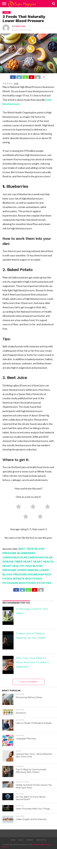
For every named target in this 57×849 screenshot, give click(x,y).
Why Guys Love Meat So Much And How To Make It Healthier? (32, 662)
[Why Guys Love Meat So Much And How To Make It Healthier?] (8, 664)
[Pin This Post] (31, 77)
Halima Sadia (20, 26)
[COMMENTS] (44, 77)
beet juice (26, 548)
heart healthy (13, 566)
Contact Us (41, 840)
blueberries (26, 553)
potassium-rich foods (19, 583)
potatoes (44, 583)
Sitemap (29, 840)
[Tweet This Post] (19, 77)
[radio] (17, 507)
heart (27, 561)
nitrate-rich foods (27, 578)
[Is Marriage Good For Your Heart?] (8, 615)
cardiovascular (14, 557)
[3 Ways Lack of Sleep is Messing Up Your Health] (8, 640)
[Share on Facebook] (13, 77)
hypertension (27, 570)
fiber (18, 561)
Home (13, 840)
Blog (21, 840)
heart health (43, 561)
